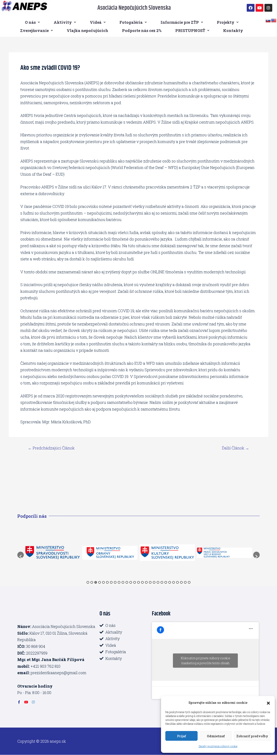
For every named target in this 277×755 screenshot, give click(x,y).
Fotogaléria (131, 22)
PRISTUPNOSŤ (190, 30)
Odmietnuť (216, 736)
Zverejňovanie (34, 30)
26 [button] (185, 582)
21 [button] (165, 582)
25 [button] (181, 582)
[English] (273, 21)
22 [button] (169, 582)
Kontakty (233, 30)
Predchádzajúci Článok (51, 448)
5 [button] (103, 582)
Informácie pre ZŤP (180, 22)
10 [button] (123, 582)
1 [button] (88, 582)
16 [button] (146, 582)
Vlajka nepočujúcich (87, 30)
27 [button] (189, 582)
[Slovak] (268, 21)
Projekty (225, 22)
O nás (30, 22)
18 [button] (154, 582)
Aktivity (63, 22)
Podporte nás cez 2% (141, 30)
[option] (69, 553)
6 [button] (107, 582)
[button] (268, 702)
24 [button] (177, 582)
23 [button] (173, 582)
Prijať (181, 736)
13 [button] (134, 582)
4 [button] (99, 582)
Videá (95, 22)
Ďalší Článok (235, 448)
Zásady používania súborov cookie (218, 746)
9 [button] (119, 582)
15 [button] (142, 582)
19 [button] (158, 582)
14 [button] (138, 582)
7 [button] (111, 582)
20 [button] (162, 582)
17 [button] (150, 582)
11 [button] (127, 582)
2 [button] (91, 582)
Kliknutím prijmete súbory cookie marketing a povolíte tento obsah (205, 660)
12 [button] (130, 582)
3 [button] (95, 582)
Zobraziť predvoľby (252, 736)
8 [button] (115, 582)
